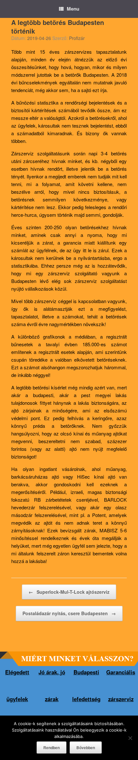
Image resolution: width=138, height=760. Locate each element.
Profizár (77, 38)
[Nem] (130, 738)
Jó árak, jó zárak (52, 685)
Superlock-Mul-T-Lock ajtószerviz (69, 592)
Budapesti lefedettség (86, 685)
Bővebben (85, 747)
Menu (73, 8)
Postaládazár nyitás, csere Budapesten (69, 613)
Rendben (51, 747)
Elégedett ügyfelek (17, 685)
